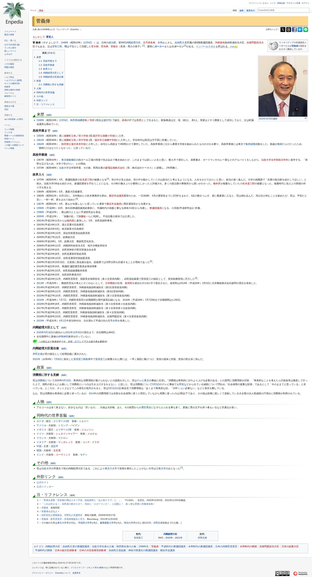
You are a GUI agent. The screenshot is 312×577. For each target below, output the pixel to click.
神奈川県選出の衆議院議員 (143, 550)
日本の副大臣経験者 (66, 550)
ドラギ (95, 442)
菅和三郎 (57, 46)
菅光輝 (104, 46)
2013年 (40, 283)
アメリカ (41, 425)
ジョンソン (87, 429)
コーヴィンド (63, 454)
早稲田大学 (84, 523)
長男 (138, 120)
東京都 (65, 159)
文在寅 (57, 450)
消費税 (41, 380)
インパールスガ (204, 46)
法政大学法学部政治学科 (274, 159)
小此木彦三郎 (84, 179)
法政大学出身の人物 (103, 546)
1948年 (64, 42)
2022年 (262, 118)
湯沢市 (107, 120)
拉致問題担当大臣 (269, 546)
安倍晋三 (100, 359)
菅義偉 (295, 46)
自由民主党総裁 (117, 550)
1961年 (40, 140)
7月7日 (62, 299)
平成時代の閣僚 (43, 550)
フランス (41, 437)
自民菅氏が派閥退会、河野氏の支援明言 (61, 515)
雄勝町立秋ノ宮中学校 (76, 140)
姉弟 (124, 120)
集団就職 (250, 144)
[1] (89, 148)
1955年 (40, 135)
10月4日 (77, 332)
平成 (49, 208)
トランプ (63, 425)
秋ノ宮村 (90, 120)
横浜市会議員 (116, 195)
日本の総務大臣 (290, 546)
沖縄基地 (220, 42)
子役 (71, 46)
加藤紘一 (83, 216)
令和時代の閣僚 (248, 546)
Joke (232, 46)
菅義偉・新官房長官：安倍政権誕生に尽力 (63, 519)
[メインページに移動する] (14, 13)
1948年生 (144, 546)
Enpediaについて (63, 573)
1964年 (40, 144)
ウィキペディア (286, 42)
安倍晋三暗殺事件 (83, 359)
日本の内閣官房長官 (226, 546)
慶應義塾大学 (107, 523)
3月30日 (269, 118)
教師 (279, 144)
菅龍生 (114, 46)
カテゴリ (38, 546)
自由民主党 (181, 42)
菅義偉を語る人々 (50, 511)
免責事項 (76, 573)
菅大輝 (94, 46)
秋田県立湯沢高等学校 (73, 144)
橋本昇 (217, 183)
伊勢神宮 (63, 336)
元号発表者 (149, 42)
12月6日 (87, 42)
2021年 (69, 332)
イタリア (41, 442)
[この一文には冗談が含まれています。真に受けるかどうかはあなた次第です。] (235, 46)
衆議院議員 (156, 208)
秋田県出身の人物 (126, 546)
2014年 (92, 393)
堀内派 (70, 220)
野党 (181, 384)
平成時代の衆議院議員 (173, 546)
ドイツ (40, 433)
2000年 (40, 216)
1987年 (40, 203)
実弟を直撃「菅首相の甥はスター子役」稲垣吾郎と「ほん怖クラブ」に (80, 500)
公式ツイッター (45, 486)
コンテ (86, 442)
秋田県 (74, 120)
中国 (39, 446)
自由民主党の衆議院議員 (76, 546)
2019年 (40, 320)
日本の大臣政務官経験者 (92, 550)
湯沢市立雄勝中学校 (106, 140)
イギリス (41, 429)
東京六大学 (111, 468)
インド (40, 454)
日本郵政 (110, 283)
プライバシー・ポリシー (42, 573)
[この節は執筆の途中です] (35, 341)
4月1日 (62, 320)
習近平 (54, 446)
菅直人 (49, 36)
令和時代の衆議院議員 (200, 546)
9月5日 (156, 384)
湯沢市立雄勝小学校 (104, 135)
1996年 (40, 208)
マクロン (63, 437)
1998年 (40, 212)
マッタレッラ (65, 442)
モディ (83, 454)
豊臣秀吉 (146, 407)
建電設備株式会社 (115, 167)
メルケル (92, 433)
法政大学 (64, 167)
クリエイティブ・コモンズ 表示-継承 (87, 567)
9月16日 (48, 332)
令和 (160, 42)
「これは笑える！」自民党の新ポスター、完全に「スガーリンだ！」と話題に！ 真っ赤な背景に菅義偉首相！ (98, 504)
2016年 (40, 299)
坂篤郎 (128, 283)
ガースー (159, 46)
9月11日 (112, 388)
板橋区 (72, 159)
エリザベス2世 (61, 421)
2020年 (40, 332)
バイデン (75, 425)
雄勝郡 (81, 120)
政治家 (112, 42)
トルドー (84, 421)
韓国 (39, 450)
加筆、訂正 (73, 341)
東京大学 (61, 523)
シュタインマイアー (67, 433)
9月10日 (66, 380)
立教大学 (161, 468)
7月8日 (57, 359)
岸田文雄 (37, 354)
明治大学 (128, 523)
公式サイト (43, 482)
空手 (154, 140)
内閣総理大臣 (133, 42)
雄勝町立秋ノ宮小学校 (76, 135)
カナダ (40, 421)
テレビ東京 (143, 380)
